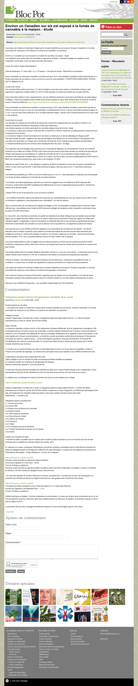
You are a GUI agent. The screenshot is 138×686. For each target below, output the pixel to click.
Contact (93, 20)
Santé (10, 670)
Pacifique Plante (46, 662)
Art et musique (14, 636)
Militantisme (44, 654)
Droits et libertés (46, 641)
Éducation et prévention (49, 667)
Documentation (60, 20)
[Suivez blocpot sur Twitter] (121, 3)
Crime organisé (45, 639)
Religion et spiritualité (16, 641)
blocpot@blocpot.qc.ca (109, 633)
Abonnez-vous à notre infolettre (114, 45)
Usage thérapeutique (17, 672)
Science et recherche (16, 644)
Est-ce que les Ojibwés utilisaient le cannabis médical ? (115, 116)
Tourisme (12, 654)
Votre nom (11, 524)
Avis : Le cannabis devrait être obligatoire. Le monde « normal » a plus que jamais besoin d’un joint (115, 86)
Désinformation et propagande (51, 646)
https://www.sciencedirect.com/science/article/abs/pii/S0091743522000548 (58, 102)
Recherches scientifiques (24, 37)
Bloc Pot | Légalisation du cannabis (25, 11)
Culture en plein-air (16, 662)
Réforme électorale (47, 664)
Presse (33, 20)
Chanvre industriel (15, 657)
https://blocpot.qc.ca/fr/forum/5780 (19, 457)
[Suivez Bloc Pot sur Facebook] (125, 3)
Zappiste (19, 34)
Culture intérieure (16, 664)
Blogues (74, 20)
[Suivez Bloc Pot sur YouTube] (128, 3)
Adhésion (104, 639)
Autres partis (44, 633)
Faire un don (113, 27)
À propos (10, 20)
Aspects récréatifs (15, 639)
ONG (41, 659)
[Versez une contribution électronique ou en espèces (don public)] (103, 27)
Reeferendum (76, 639)
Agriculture (12, 633)
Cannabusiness (14, 649)
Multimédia (45, 20)
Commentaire (13, 542)
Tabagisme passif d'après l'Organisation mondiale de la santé (39, 297)
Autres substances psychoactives (21, 646)
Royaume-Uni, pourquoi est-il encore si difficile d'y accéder (116, 109)
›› (123, 95)
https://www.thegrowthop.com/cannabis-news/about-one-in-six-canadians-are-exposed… (49, 42)
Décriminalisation (46, 644)
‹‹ (110, 95)
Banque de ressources (80, 644)
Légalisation (44, 651)
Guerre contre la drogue (49, 649)
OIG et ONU (43, 657)
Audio (73, 633)
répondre (10, 511)
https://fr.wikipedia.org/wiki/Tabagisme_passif (23, 382)
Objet (8, 533)
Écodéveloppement (16, 667)
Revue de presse (78, 641)
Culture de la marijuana (17, 659)
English (114, 2)
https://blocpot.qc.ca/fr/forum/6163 (19, 483)
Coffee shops (14, 651)
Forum (84, 20)
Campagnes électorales (48, 636)
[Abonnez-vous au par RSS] (132, 3)
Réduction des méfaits (18, 675)
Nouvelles (22, 20)
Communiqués (77, 636)
